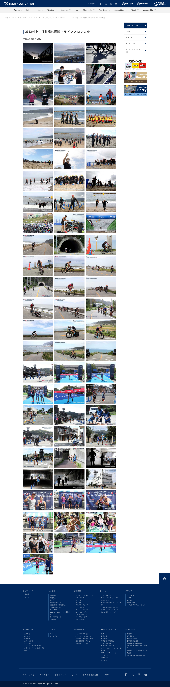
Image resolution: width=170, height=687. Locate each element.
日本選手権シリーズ (56, 607)
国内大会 (53, 598)
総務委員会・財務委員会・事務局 (137, 647)
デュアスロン (80, 607)
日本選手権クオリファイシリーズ (111, 604)
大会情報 (51, 591)
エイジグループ (55, 636)
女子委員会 (130, 636)
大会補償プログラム (82, 643)
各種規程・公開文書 (107, 646)
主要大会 (53, 595)
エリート (78, 600)
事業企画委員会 (132, 638)
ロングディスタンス (82, 605)
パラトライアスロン (82, 610)
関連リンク (104, 657)
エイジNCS (53, 610)
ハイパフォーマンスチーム (84, 595)
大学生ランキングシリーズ (109, 607)
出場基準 (27, 638)
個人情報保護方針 (90, 675)
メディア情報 (131, 602)
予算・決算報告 (106, 643)
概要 (102, 634)
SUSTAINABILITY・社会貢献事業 (60, 613)
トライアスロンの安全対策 (32, 646)
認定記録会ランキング (108, 612)
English (93, 3)
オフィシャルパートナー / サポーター (111, 649)
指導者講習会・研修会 (83, 641)
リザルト (26, 594)
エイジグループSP (81, 614)
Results (40, 10)
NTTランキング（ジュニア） (110, 598)
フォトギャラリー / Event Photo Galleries (53, 18)
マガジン (130, 600)
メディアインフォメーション (136, 605)
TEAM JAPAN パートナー (109, 653)
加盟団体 (104, 638)
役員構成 (104, 636)
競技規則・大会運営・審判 (84, 638)
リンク (75, 675)
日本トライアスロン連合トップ (15, 18)
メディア (32, 18)
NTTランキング (106, 595)
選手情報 (77, 591)
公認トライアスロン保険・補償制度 (34, 649)
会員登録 (27, 634)
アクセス (104, 660)
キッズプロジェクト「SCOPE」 (56, 618)
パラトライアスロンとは (83, 636)
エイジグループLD (81, 617)
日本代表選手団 (81, 619)
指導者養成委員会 (132, 641)
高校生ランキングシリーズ (109, 610)
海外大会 (53, 600)
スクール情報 (28, 641)
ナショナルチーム (81, 598)
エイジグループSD (82, 612)
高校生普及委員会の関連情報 (136, 655)
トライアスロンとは (82, 634)
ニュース (26, 597)
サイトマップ (60, 675)
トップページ (28, 591)
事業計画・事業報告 (107, 641)
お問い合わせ (28, 675)
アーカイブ (104, 655)
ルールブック (28, 636)
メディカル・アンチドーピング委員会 (137, 652)
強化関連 (130, 634)
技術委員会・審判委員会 (135, 643)
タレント (78, 602)
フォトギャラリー (132, 595)
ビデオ (129, 598)
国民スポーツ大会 (55, 602)
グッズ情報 (27, 643)
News (77, 10)
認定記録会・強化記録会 (58, 605)
